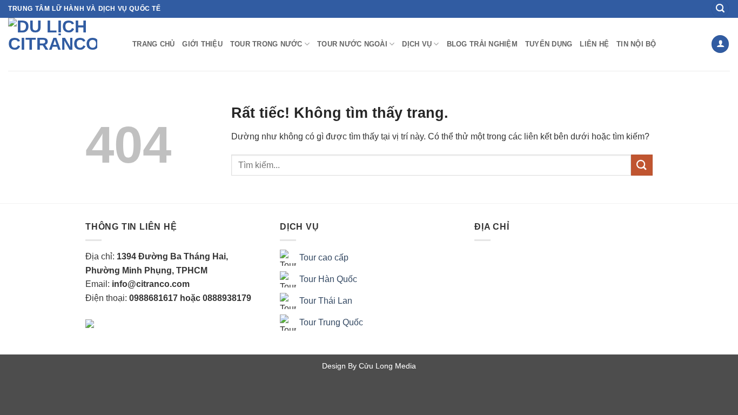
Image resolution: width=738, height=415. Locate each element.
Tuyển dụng (549, 44)
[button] (720, 9)
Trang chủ (153, 44)
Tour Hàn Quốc (328, 279)
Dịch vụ (417, 44)
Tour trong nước (266, 44)
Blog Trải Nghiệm (482, 44)
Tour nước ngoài (352, 44)
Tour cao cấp (323, 257)
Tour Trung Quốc (331, 322)
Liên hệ (594, 44)
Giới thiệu (202, 44)
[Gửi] (642, 165)
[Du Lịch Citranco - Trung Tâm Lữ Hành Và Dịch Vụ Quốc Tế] (62, 44)
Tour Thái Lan (325, 300)
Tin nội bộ (636, 44)
